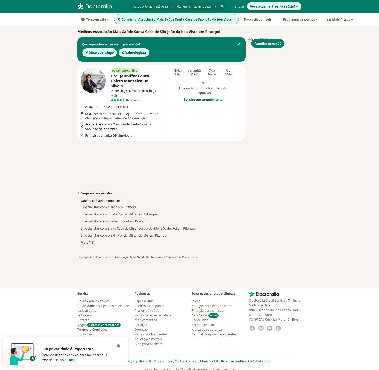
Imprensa (84, 334)
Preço (196, 301)
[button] (239, 44)
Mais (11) (87, 242)
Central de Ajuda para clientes (214, 334)
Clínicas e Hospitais (149, 306)
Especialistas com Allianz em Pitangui (108, 207)
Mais (114, 95)
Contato (83, 320)
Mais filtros (341, 19)
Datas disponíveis (258, 19)
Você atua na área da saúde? (272, 6)
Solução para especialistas (211, 306)
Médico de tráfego (99, 52)
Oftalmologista (134, 52)
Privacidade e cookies (93, 301)
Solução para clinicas (207, 310)
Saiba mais (68, 360)
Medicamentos (146, 320)
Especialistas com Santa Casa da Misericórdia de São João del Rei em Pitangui (138, 228)
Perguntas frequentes (151, 334)
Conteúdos (200, 320)
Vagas (98, 325)
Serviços (141, 325)
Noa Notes (204, 315)
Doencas (141, 329)
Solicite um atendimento (203, 99)
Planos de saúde (147, 310)
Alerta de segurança (207, 329)
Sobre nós (85, 315)
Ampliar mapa (266, 43)
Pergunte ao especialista (153, 315)
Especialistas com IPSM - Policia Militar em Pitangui (119, 214)
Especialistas (144, 301)
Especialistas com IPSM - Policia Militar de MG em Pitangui (124, 235)
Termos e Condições (92, 329)
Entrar (239, 6)
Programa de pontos (299, 19)
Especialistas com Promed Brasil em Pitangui (114, 221)
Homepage (84, 257)
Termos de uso (203, 325)
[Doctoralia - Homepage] (102, 6)
